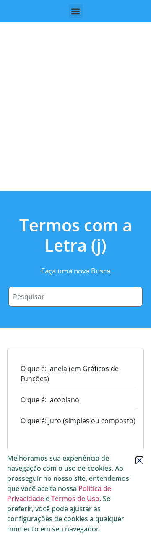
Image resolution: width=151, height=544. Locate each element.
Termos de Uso (75, 498)
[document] (75, 272)
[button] (139, 460)
